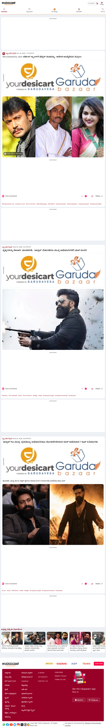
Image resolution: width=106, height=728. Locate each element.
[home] (8, 3)
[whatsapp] (4, 724)
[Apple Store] (79, 700)
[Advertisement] (53, 34)
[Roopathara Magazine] (62, 663)
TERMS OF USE (60, 680)
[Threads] (25, 724)
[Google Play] (93, 700)
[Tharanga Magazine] (49, 663)
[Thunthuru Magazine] (86, 663)
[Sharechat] (28, 724)
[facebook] (7, 724)
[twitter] (22, 724)
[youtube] (11, 724)
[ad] (54, 77)
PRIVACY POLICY (61, 676)
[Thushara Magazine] (74, 663)
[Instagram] (18, 724)
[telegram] (15, 724)
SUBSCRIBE (99, 664)
